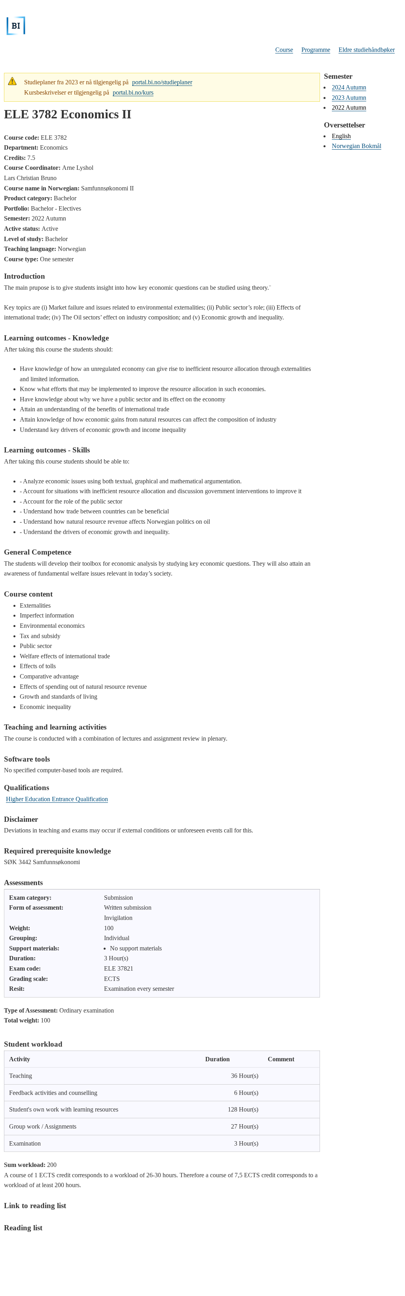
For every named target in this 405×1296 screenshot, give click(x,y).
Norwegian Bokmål (356, 146)
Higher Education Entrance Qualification (57, 799)
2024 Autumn (349, 87)
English (341, 136)
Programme (315, 49)
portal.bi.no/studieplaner (162, 82)
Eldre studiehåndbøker (367, 49)
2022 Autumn (349, 107)
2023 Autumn (349, 97)
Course (284, 49)
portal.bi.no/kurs (133, 92)
